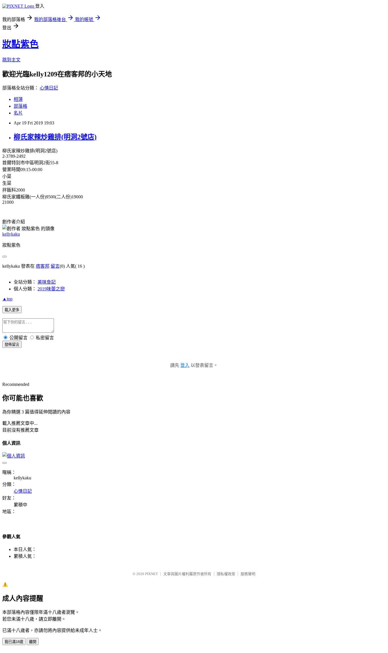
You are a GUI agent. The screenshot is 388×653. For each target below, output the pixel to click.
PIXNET (151, 574)
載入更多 (12, 310)
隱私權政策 (226, 574)
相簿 (18, 99)
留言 (55, 266)
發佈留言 (12, 344)
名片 (18, 113)
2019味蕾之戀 (51, 288)
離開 (32, 642)
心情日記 (49, 88)
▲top (7, 298)
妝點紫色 (20, 44)
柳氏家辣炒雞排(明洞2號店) (55, 137)
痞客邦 (42, 266)
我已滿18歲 (14, 642)
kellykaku (11, 234)
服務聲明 (248, 574)
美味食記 (46, 282)
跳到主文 (11, 59)
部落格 (20, 106)
